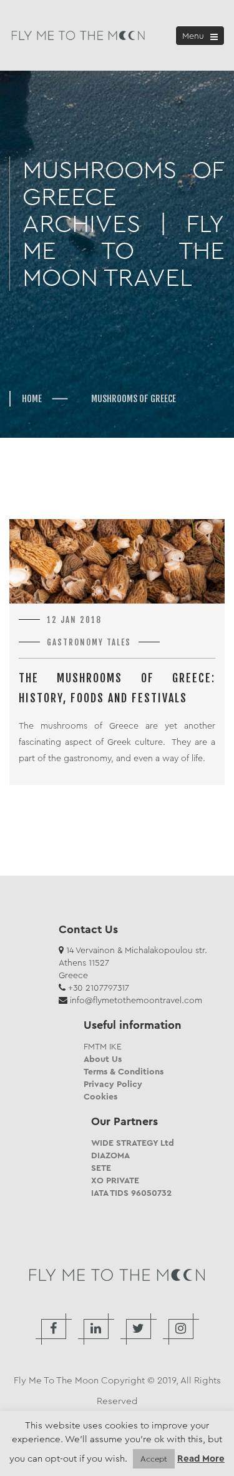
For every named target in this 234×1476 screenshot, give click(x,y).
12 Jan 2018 (74, 620)
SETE (101, 1167)
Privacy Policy (113, 1084)
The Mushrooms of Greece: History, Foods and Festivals (117, 688)
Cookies (100, 1096)
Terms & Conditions (123, 1071)
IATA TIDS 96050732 (131, 1192)
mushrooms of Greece (133, 399)
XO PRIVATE (115, 1180)
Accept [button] (153, 1459)
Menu (202, 37)
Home (32, 399)
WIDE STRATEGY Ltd (132, 1142)
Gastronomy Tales (89, 642)
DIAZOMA (110, 1155)
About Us (103, 1059)
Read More (201, 1458)
